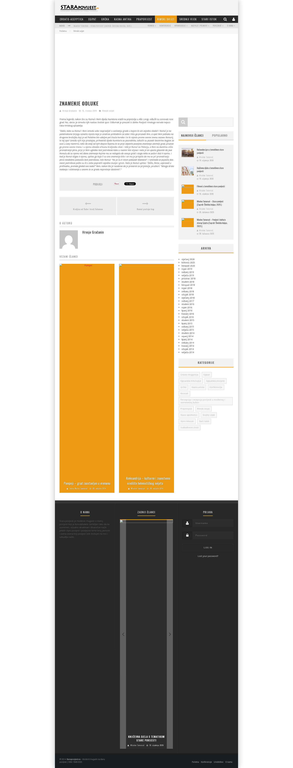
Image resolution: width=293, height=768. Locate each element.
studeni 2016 (188, 304)
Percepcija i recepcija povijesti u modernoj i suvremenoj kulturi (203, 401)
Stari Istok (209, 19)
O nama (230, 25)
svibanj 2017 (188, 301)
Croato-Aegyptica (71, 19)
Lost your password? (208, 556)
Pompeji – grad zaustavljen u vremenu (87, 483)
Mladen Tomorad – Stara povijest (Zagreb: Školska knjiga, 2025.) (103, 26)
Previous (123, 634)
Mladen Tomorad (138, 488)
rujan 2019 (187, 268)
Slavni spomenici (189, 415)
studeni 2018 (188, 281)
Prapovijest (144, 19)
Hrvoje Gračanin (70, 110)
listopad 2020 (188, 265)
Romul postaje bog (145, 209)
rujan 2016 (187, 307)
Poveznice (217, 25)
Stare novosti (187, 421)
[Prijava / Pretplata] (234, 19)
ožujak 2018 (188, 294)
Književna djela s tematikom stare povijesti (146, 738)
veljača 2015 (188, 329)
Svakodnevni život (190, 427)
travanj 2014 (188, 345)
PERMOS (151, 25)
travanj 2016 (188, 313)
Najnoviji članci (192, 135)
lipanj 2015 (187, 323)
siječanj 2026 (188, 259)
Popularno (220, 135)
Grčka (105, 19)
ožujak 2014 (188, 349)
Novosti (184, 393)
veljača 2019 (188, 275)
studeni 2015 (188, 320)
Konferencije (165, 25)
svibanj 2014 (188, 342)
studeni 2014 (188, 333)
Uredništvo (218, 762)
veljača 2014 (188, 352)
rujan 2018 (187, 288)
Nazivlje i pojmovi (199, 25)
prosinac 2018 (188, 278)
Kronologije (180, 25)
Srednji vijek (188, 19)
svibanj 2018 (188, 291)
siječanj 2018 (188, 297)
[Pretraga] (225, 19)
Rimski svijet (166, 19)
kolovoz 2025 (188, 262)
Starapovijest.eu (74, 759)
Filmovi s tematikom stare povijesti (211, 186)
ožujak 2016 (188, 317)
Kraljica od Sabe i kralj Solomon (88, 209)
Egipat (92, 19)
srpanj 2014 (187, 336)
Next (170, 634)
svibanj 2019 (188, 272)
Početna (63, 31)
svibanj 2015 (188, 326)
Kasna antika (123, 19)
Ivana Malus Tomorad (79, 488)
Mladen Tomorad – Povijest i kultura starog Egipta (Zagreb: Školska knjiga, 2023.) (212, 223)
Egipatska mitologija (191, 381)
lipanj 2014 (187, 339)
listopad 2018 (188, 284)
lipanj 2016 (187, 310)
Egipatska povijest (215, 381)
